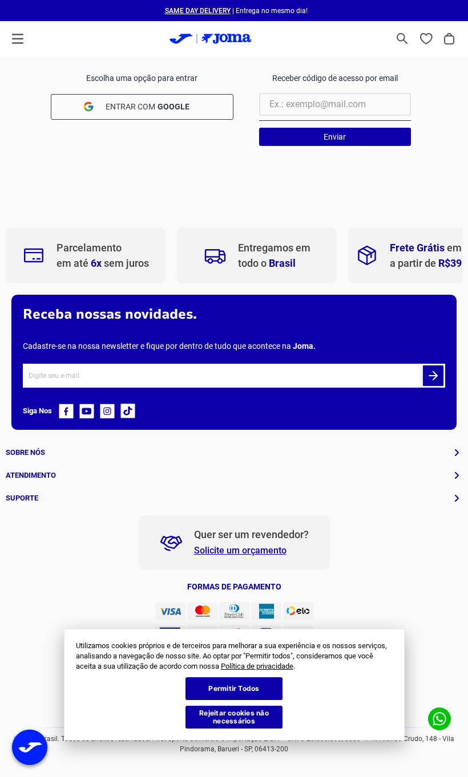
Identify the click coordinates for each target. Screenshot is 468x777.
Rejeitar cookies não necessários (234, 717)
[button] (402, 39)
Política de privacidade (257, 666)
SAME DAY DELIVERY (198, 11)
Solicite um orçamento (240, 550)
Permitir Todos (233, 688)
